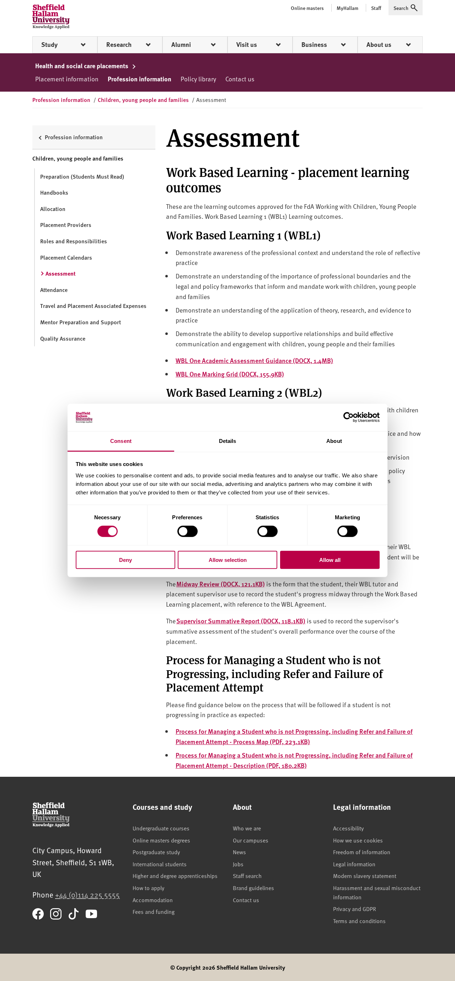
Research (119, 44)
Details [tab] (227, 441)
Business (314, 44)
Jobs (238, 864)
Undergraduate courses (161, 828)
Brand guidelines (253, 887)
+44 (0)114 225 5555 (87, 894)
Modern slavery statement (364, 875)
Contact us (240, 78)
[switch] (187, 531)
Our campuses (250, 840)
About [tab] (334, 441)
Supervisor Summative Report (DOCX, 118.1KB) (240, 620)
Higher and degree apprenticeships (175, 875)
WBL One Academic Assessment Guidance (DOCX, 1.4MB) (254, 360)
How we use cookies (358, 840)
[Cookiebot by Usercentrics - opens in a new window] (348, 417)
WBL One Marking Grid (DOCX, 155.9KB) (230, 373)
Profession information (139, 78)
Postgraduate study (156, 852)
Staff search (247, 875)
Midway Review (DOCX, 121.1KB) (220, 583)
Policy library (198, 78)
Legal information (354, 864)
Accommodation (153, 900)
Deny (125, 560)
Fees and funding (154, 911)
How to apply (148, 887)
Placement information (66, 78)
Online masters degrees (161, 840)
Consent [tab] (121, 441)
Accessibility (348, 828)
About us (378, 44)
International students (160, 864)
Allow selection (228, 560)
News (239, 852)
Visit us (246, 44)
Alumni (181, 44)
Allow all (330, 560)
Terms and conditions (359, 921)
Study (49, 44)
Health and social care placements (82, 65)
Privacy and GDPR (354, 908)
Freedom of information (361, 852)
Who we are (247, 828)
